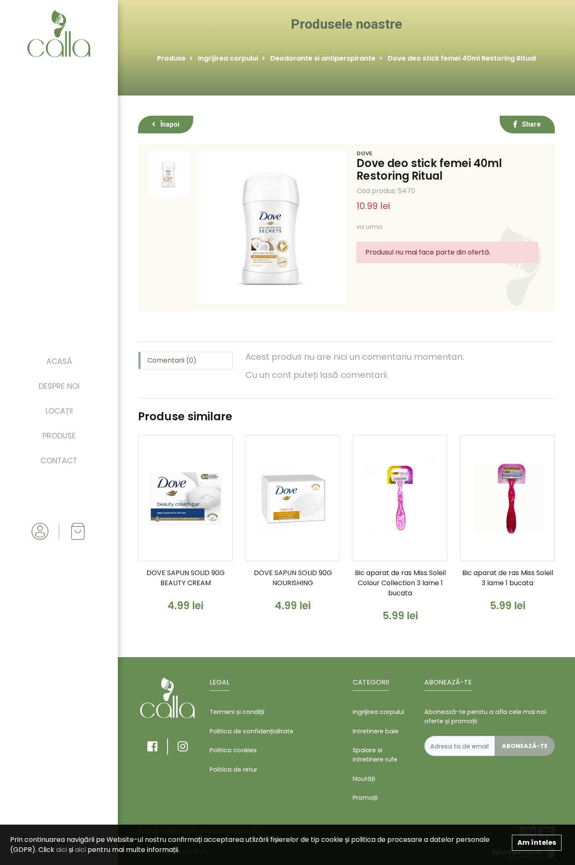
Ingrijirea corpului (228, 58)
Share (530, 124)
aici (61, 849)
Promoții (365, 797)
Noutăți (364, 779)
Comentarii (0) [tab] (172, 360)
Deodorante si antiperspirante (322, 58)
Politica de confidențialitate (251, 731)
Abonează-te (525, 746)
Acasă (59, 361)
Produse (59, 435)
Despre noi (59, 386)
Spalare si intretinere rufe (375, 755)
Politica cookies (233, 750)
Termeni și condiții (237, 712)
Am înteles (536, 842)
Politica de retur (233, 769)
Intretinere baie (376, 731)
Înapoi (169, 124)
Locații (59, 411)
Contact (58, 460)
